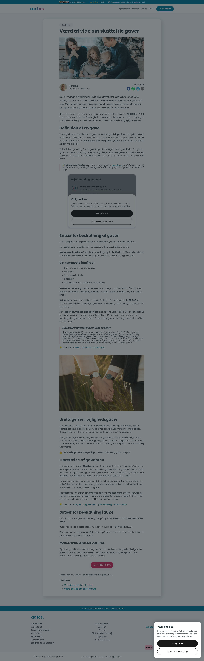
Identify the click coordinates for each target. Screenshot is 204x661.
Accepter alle (177, 643)
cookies (172, 636)
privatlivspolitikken (185, 636)
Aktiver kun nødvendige (177, 651)
